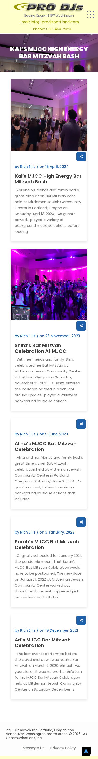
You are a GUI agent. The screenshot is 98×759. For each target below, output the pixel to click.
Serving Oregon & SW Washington (49, 16)
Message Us (33, 748)
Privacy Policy (63, 748)
